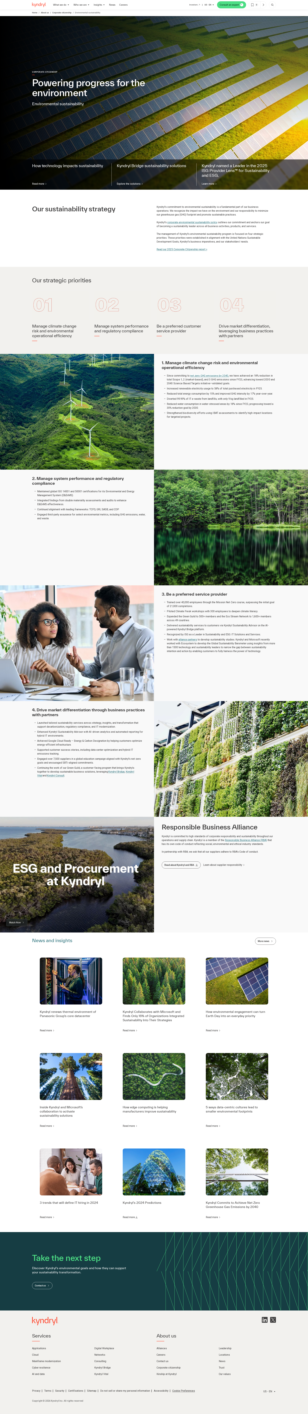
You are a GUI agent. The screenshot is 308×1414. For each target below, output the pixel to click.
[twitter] (273, 1320)
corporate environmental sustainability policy (192, 222)
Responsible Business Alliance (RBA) (246, 840)
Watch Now (15, 922)
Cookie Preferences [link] (183, 1390)
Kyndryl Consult (55, 775)
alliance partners (188, 639)
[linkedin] (265, 1320)
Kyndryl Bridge (116, 771)
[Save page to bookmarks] (252, 4)
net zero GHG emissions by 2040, (209, 375)
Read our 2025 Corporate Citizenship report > (182, 249)
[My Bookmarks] (263, 4)
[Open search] (272, 4)
